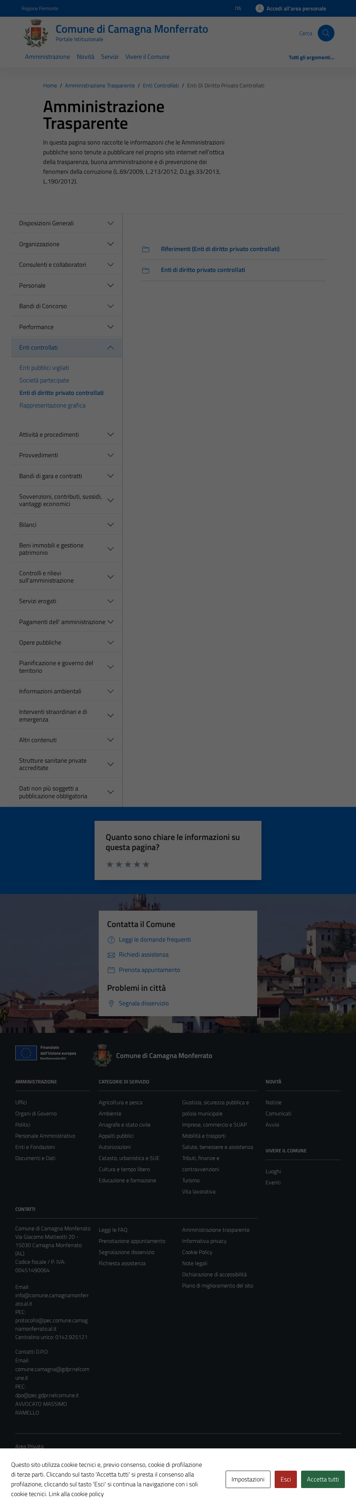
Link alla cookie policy (76, 1494)
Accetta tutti (323, 1479)
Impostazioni (248, 1479)
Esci (286, 1479)
